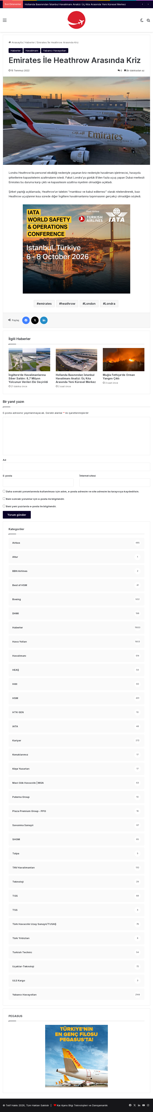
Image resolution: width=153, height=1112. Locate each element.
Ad (4, 459)
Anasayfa (17, 42)
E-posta (7, 475)
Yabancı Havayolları (54, 50)
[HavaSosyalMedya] (76, 20)
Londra (110, 303)
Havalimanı (32, 50)
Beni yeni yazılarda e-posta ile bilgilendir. (31, 506)
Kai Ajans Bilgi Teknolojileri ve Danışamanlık (82, 1105)
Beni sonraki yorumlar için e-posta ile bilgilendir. (35, 498)
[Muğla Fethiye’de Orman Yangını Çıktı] (123, 359)
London (90, 303)
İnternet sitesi (87, 475)
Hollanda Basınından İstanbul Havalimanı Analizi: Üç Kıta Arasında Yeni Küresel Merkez (76, 378)
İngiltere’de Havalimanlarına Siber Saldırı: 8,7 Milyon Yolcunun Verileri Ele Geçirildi (28, 378)
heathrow (68, 303)
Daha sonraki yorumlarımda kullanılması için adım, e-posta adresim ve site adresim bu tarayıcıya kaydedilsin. (72, 491)
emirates (45, 303)
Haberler (30, 42)
